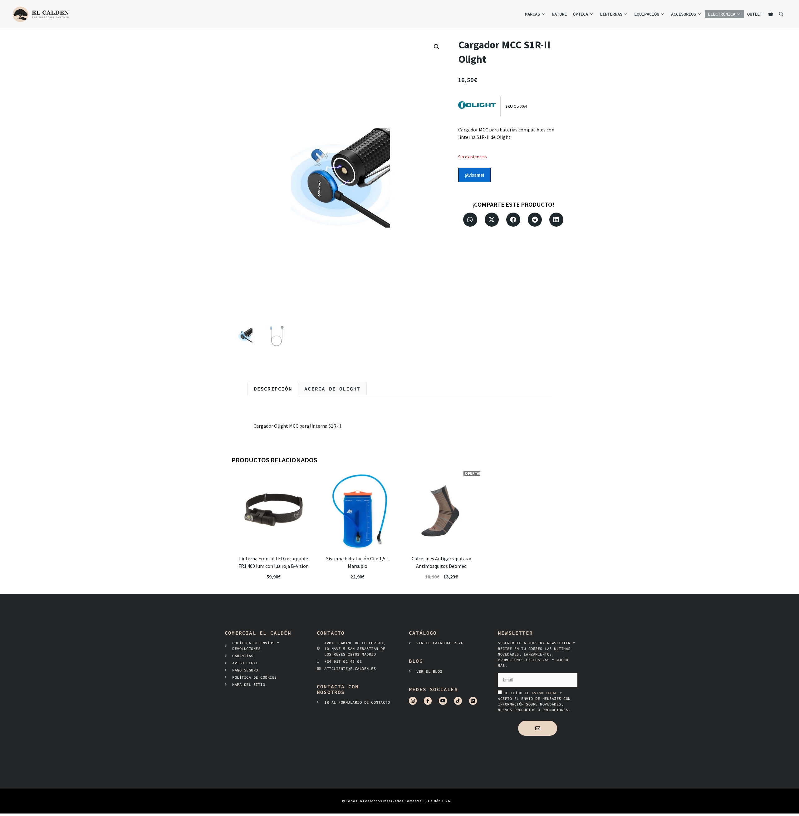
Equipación (646, 14)
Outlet (754, 14)
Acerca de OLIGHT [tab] (332, 389)
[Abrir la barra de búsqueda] (781, 14)
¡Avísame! (474, 175)
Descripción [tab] (273, 389)
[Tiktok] (458, 701)
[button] (436, 46)
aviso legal (546, 693)
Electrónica (721, 14)
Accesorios (683, 14)
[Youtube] (443, 701)
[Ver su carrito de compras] (770, 14)
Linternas (611, 14)
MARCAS (532, 14)
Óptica (580, 14)
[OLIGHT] (479, 106)
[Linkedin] (473, 701)
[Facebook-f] (428, 701)
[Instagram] (413, 701)
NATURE (559, 14)
